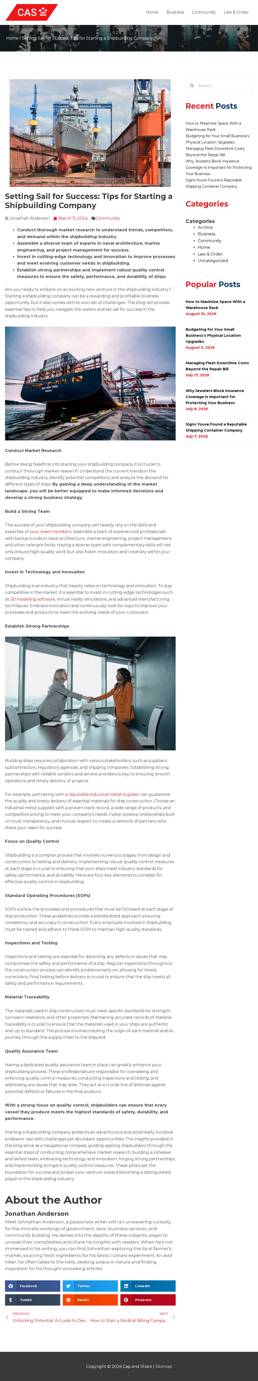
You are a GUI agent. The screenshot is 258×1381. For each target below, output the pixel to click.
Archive (205, 227)
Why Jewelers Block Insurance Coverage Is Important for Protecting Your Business (219, 167)
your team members (50, 531)
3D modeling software (32, 599)
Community (204, 12)
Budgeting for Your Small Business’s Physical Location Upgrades (213, 335)
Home (152, 12)
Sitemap (163, 1366)
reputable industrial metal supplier (103, 794)
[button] (32, 1286)
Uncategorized (213, 260)
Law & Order (236, 12)
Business (175, 12)
